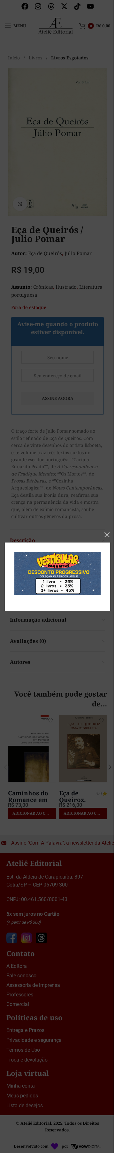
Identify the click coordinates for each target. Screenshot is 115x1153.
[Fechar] (107, 535)
